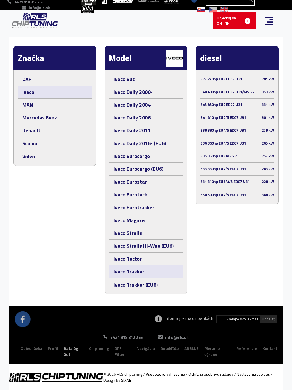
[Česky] (212, 9)
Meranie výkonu (212, 351)
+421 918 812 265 (126, 337)
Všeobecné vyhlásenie (165, 374)
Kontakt (270, 348)
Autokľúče (170, 348)
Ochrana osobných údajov (210, 374)
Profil (53, 348)
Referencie (246, 348)
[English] (223, 9)
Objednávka (31, 348)
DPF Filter (120, 351)
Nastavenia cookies (253, 374)
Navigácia (146, 348)
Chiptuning (99, 348)
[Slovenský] (200, 9)
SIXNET (127, 380)
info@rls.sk (39, 8)
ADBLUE (191, 348)
